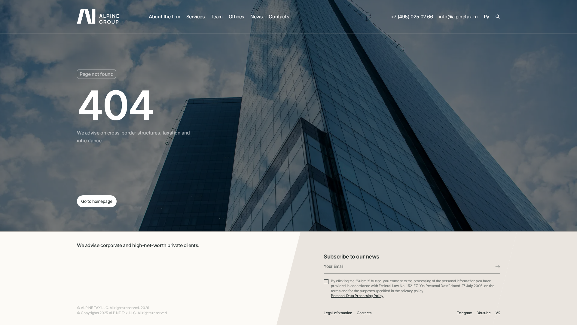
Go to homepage (96, 201)
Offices (236, 17)
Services (195, 17)
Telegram (464, 313)
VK (498, 313)
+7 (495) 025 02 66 (412, 17)
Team (216, 17)
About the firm (164, 17)
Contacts (279, 17)
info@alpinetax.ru (458, 17)
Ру (486, 17)
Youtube (484, 313)
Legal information (338, 313)
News (256, 17)
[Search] (497, 16)
